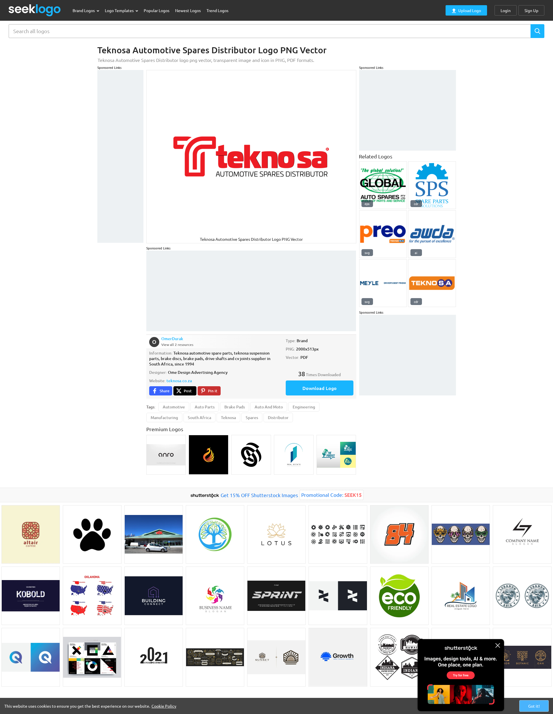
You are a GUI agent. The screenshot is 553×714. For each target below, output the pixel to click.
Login (506, 10)
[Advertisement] (120, 156)
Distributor (278, 417)
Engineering (304, 407)
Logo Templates (120, 10)
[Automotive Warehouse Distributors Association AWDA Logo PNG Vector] (432, 234)
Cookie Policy (163, 706)
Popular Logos (156, 10)
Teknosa (228, 417)
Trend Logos (217, 10)
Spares (252, 417)
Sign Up (531, 10)
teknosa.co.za (179, 380)
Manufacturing (164, 417)
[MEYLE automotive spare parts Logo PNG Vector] (383, 283)
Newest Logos (188, 10)
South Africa (199, 417)
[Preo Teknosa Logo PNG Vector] (383, 234)
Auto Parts (205, 407)
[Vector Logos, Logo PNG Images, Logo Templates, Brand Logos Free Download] (35, 10)
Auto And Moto (269, 407)
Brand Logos (84, 10)
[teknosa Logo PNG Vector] (432, 283)
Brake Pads (234, 407)
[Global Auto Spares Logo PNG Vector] (383, 185)
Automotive (174, 407)
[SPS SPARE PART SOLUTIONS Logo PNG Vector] (432, 185)
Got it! (534, 706)
